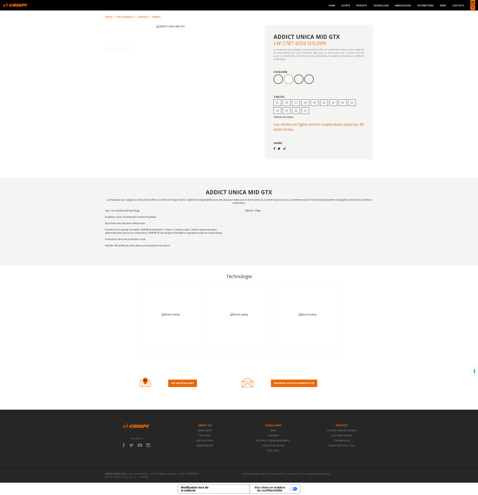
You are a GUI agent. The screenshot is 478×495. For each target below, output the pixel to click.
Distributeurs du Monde (341, 430)
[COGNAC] (278, 79)
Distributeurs (425, 5)
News (443, 5)
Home (332, 5)
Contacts (458, 5)
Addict (156, 16)
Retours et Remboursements (273, 440)
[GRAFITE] (309, 79)
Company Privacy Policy (317, 473)
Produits (361, 5)
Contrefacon (341, 440)
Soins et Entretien (273, 445)
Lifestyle (142, 16)
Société (345, 5)
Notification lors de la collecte (195, 488)
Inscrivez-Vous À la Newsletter (294, 383)
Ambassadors (403, 5)
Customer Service (341, 435)
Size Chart (273, 450)
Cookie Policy (279, 473)
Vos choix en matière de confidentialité (269, 488)
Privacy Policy (295, 473)
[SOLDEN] (288, 79)
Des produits (125, 16)
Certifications (204, 440)
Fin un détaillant (182, 383)
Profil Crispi (205, 430)
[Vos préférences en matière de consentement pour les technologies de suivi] (474, 371)
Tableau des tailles (283, 117)
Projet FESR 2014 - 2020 (342, 445)
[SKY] (298, 79)
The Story (205, 435)
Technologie (381, 5)
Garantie (273, 435)
